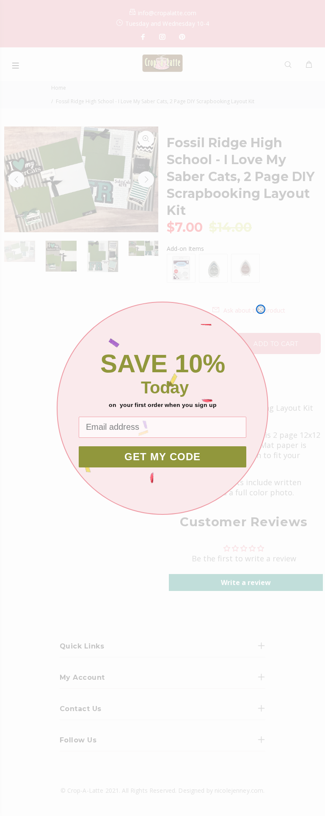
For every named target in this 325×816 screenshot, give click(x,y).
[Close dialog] (260, 309)
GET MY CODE (162, 456)
